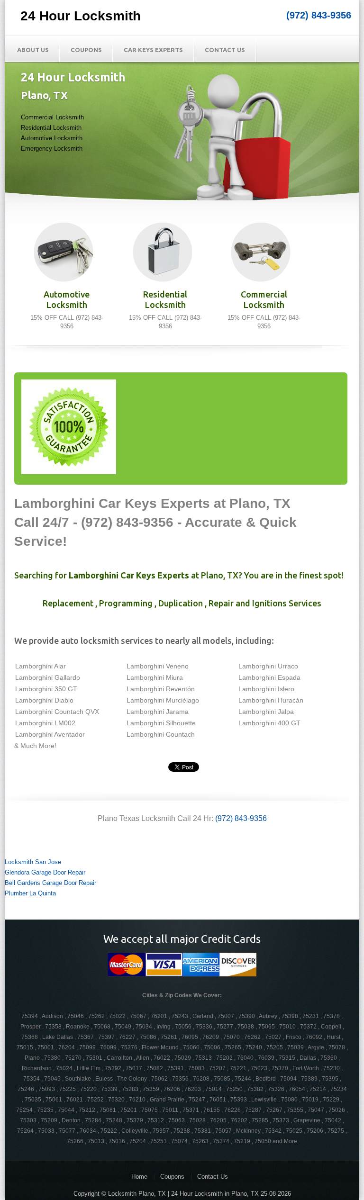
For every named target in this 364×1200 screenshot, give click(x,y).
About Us (33, 49)
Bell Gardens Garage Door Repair (50, 882)
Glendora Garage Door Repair (45, 872)
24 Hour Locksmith (80, 16)
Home (139, 1176)
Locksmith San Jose (33, 862)
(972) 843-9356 (318, 15)
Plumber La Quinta (30, 893)
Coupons (86, 49)
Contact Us (225, 49)
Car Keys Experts (153, 49)
